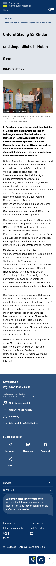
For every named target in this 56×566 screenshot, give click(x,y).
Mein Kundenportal (19, 402)
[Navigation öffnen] (51, 9)
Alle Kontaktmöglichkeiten (23, 422)
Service (7, 483)
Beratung (14, 416)
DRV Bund (8, 490)
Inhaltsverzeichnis (13, 527)
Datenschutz (36, 522)
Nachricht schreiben (20, 409)
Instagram (10, 451)
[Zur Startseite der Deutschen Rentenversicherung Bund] (17, 6)
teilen (10, 465)
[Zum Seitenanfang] (50, 560)
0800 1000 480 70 (19, 387)
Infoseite (24, 509)
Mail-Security (37, 527)
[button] (41, 560)
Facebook (45, 451)
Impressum (9, 522)
